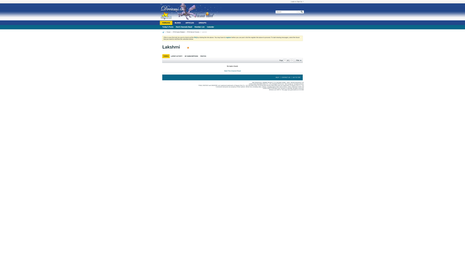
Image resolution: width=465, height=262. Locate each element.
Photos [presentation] (203, 56)
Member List (199, 27)
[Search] (302, 11)
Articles (190, 23)
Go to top (296, 77)
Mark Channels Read (184, 27)
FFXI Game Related (179, 32)
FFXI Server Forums (193, 32)
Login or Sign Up (296, 1)
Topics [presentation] (165, 56)
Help (277, 77)
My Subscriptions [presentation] (191, 56)
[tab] (166, 56)
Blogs (178, 23)
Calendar (210, 27)
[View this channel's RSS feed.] (188, 47)
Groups (202, 23)
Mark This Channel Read (232, 71)
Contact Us (286, 77)
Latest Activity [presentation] (176, 56)
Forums (166, 23)
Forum (168, 32)
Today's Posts (167, 27)
